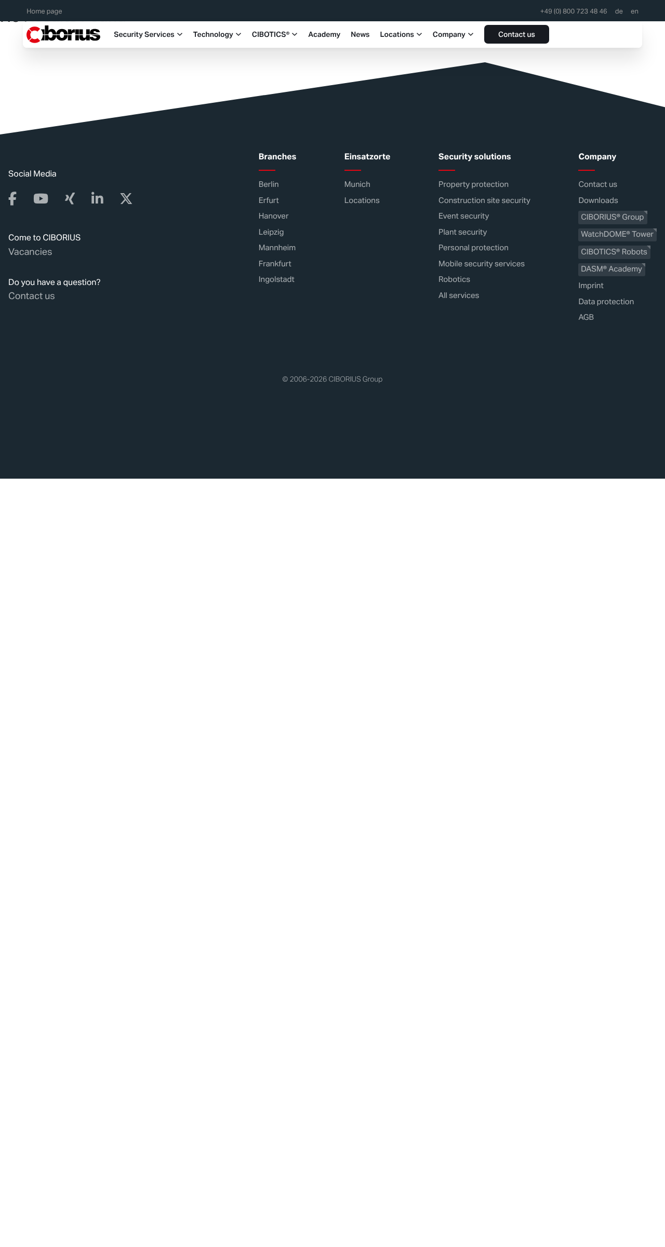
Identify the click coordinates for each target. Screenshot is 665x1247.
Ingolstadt (277, 279)
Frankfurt (275, 263)
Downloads (598, 200)
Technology (213, 34)
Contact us (516, 35)
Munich (357, 184)
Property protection (473, 184)
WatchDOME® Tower (617, 234)
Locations (397, 34)
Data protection (606, 301)
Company (449, 34)
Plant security (462, 232)
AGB (586, 317)
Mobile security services (481, 263)
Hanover (274, 216)
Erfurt (269, 200)
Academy (324, 34)
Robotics (454, 279)
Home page (44, 12)
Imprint (590, 286)
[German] (619, 14)
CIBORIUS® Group (612, 217)
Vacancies (30, 251)
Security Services (144, 34)
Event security (463, 216)
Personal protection (473, 248)
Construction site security (484, 200)
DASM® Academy (611, 269)
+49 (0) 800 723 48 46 (573, 12)
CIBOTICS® (270, 34)
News (360, 34)
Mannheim (277, 248)
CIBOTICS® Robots (614, 251)
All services (458, 295)
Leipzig (271, 232)
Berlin (269, 184)
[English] (635, 14)
